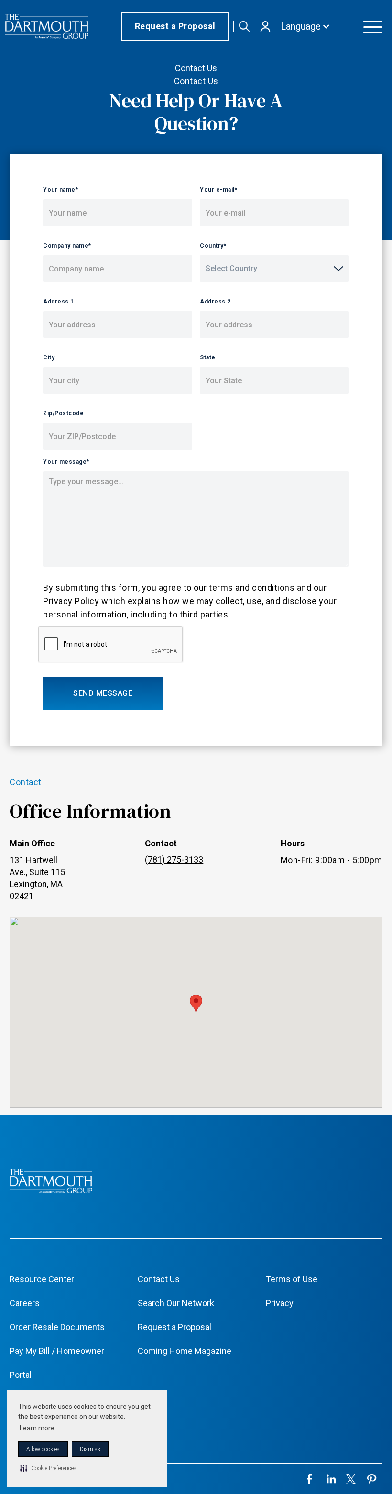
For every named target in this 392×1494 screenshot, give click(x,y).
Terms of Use (291, 1279)
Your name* (60, 189)
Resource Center (42, 1279)
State (208, 357)
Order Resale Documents (57, 1327)
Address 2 (215, 301)
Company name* (67, 245)
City (48, 357)
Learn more (37, 1428)
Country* (213, 245)
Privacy (280, 1303)
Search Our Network (176, 1303)
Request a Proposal (175, 26)
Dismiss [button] (90, 1449)
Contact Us (159, 1279)
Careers (25, 1303)
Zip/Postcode (63, 413)
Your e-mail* (218, 189)
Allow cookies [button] (43, 1449)
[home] (46, 26)
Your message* (66, 461)
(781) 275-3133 (174, 860)
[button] (48, 1468)
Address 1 (58, 301)
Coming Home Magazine (184, 1351)
